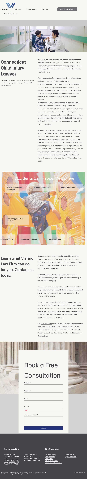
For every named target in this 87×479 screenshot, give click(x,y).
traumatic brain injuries (54, 84)
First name (27, 383)
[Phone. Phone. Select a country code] (27, 410)
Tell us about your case (31, 415)
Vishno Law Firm (64, 133)
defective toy (44, 72)
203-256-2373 (46, 324)
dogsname (82, 472)
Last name (27, 391)
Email (26, 399)
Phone (26, 407)
